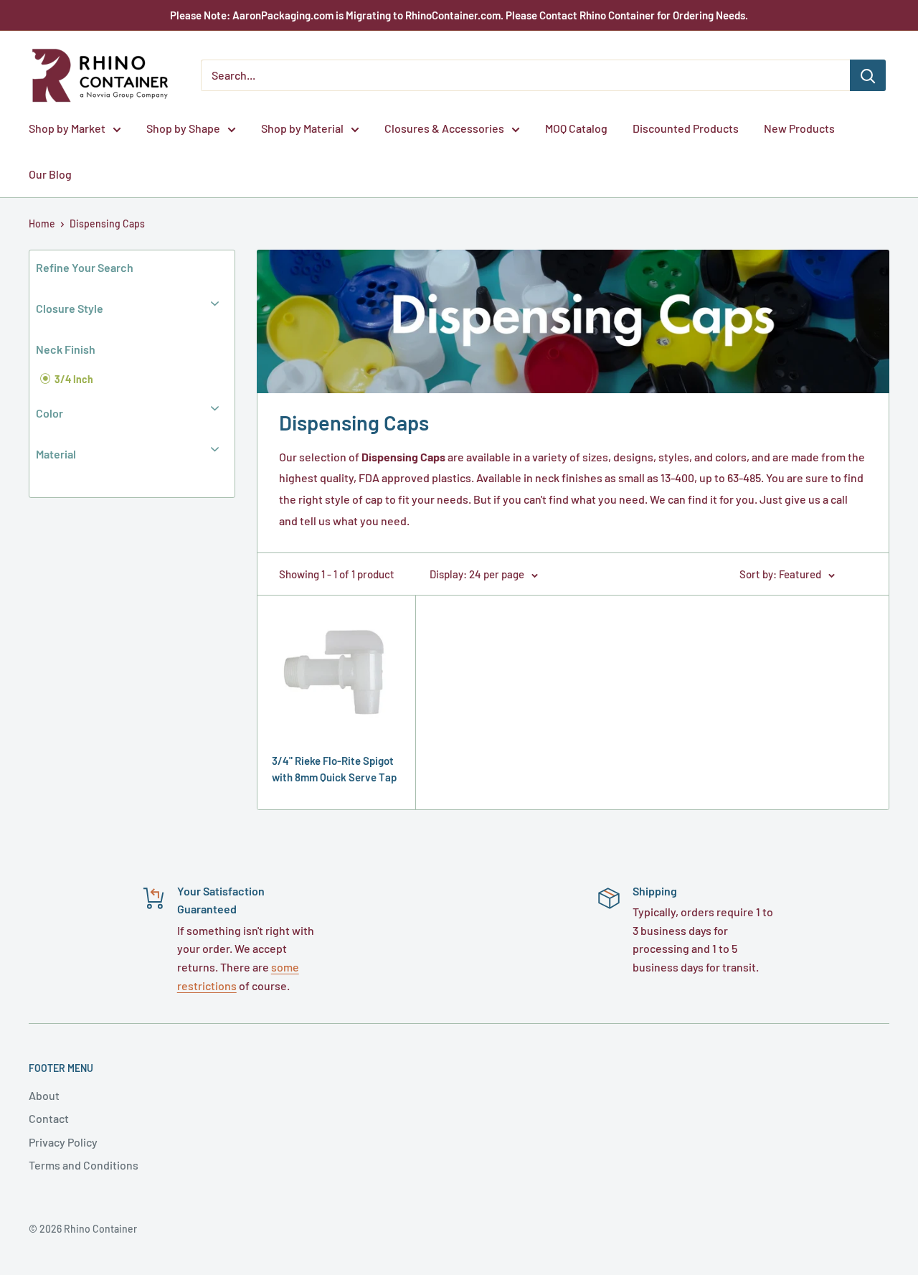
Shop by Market (67, 128)
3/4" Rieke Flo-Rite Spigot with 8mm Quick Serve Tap (334, 769)
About (44, 1095)
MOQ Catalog (576, 128)
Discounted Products (686, 128)
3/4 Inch (72, 379)
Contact (49, 1118)
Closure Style (69, 308)
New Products (799, 128)
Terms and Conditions (83, 1165)
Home (42, 223)
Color (49, 413)
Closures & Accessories (444, 128)
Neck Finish (65, 349)
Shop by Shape (183, 128)
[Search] (868, 75)
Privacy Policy (63, 1142)
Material (56, 454)
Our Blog (50, 174)
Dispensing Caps (107, 223)
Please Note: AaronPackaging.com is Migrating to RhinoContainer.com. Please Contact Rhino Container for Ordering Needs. (459, 15)
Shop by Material (302, 128)
